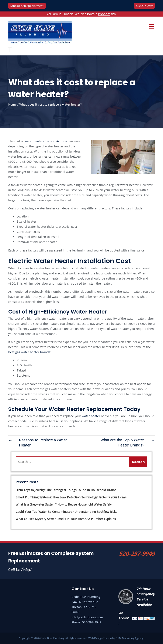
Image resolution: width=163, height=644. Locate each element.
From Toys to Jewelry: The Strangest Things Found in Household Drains (66, 490)
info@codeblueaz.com (87, 617)
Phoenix (104, 14)
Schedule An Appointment (27, 6)
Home (12, 104)
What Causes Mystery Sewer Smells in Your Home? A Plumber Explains (66, 519)
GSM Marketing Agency (129, 638)
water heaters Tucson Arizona (46, 141)
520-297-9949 (144, 6)
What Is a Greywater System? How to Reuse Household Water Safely (64, 504)
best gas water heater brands (29, 352)
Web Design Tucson (100, 638)
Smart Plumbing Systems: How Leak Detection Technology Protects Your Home (71, 497)
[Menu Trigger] (151, 26)
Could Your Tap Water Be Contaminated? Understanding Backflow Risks (66, 512)
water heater (91, 416)
